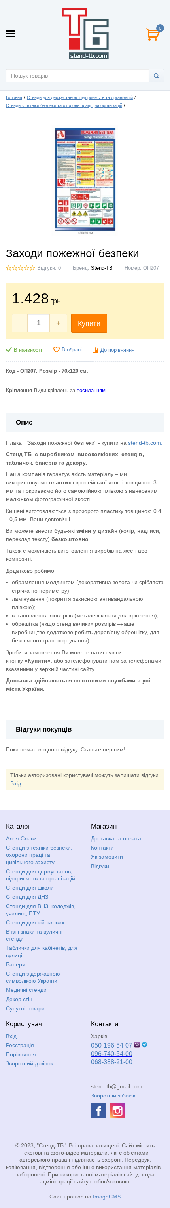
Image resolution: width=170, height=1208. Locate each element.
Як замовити (107, 857)
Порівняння (21, 1054)
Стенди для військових (35, 922)
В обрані (72, 349)
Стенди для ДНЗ (27, 897)
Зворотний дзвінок (29, 1063)
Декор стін (19, 999)
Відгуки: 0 (49, 268)
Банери (15, 964)
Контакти (102, 847)
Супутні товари (25, 1008)
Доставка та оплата (116, 838)
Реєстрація (20, 1045)
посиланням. (92, 390)
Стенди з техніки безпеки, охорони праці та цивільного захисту (39, 854)
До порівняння (117, 350)
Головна (14, 97)
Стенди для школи (30, 887)
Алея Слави (21, 838)
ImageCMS (107, 1196)
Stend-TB (102, 268)
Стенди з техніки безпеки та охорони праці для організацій (64, 105)
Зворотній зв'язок (113, 1095)
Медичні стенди (26, 990)
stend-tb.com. (145, 443)
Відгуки (100, 866)
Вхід (15, 783)
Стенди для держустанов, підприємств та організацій (80, 97)
